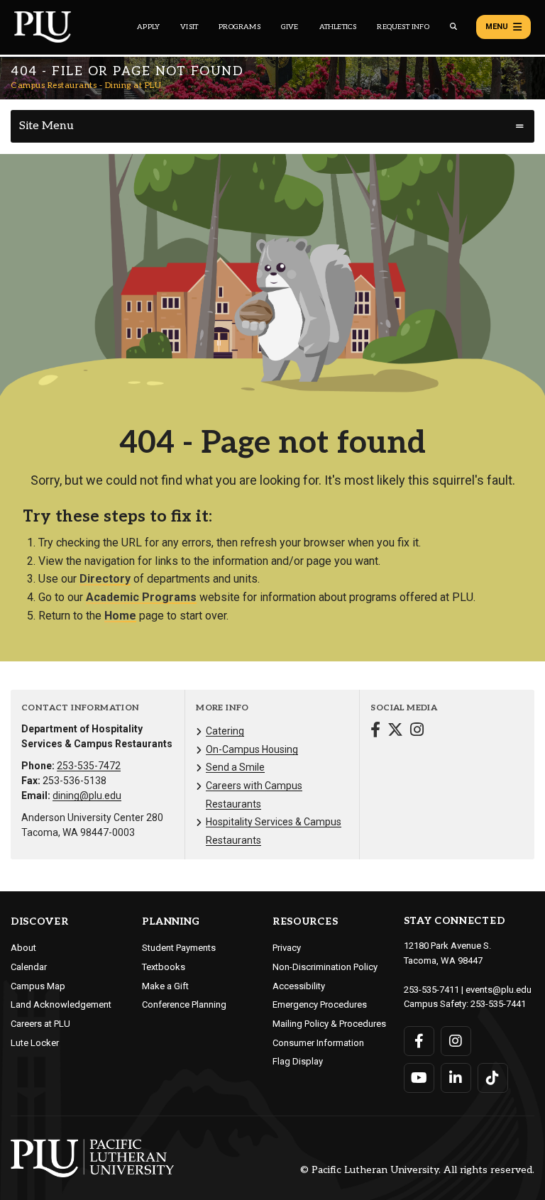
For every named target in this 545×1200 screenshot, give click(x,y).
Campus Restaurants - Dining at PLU (86, 85)
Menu (496, 26)
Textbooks (163, 967)
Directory (105, 578)
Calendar (29, 967)
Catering (225, 731)
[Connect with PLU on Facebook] (419, 1041)
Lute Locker (35, 1042)
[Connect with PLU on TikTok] (493, 1078)
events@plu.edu (499, 989)
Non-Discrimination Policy (325, 967)
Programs (239, 27)
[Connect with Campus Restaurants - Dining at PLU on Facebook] (375, 731)
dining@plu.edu (87, 795)
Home (120, 615)
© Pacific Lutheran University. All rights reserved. (417, 1170)
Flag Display (297, 1061)
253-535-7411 (431, 989)
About (23, 947)
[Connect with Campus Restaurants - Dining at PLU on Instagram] (417, 731)
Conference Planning (184, 1004)
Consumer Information (318, 1042)
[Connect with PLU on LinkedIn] (456, 1078)
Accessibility (298, 986)
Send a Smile (235, 767)
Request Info (403, 27)
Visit (189, 27)
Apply (148, 27)
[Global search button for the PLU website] (453, 26)
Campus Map (38, 986)
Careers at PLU (40, 1023)
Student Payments (179, 947)
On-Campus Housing (252, 749)
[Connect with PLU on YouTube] (419, 1078)
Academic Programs (141, 597)
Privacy (286, 947)
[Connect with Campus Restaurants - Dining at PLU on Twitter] (395, 731)
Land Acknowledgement (61, 1004)
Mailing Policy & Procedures (329, 1023)
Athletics (338, 27)
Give (290, 27)
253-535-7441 (498, 1003)
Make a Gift (165, 986)
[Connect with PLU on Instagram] (456, 1041)
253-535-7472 (89, 765)
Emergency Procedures (319, 1004)
